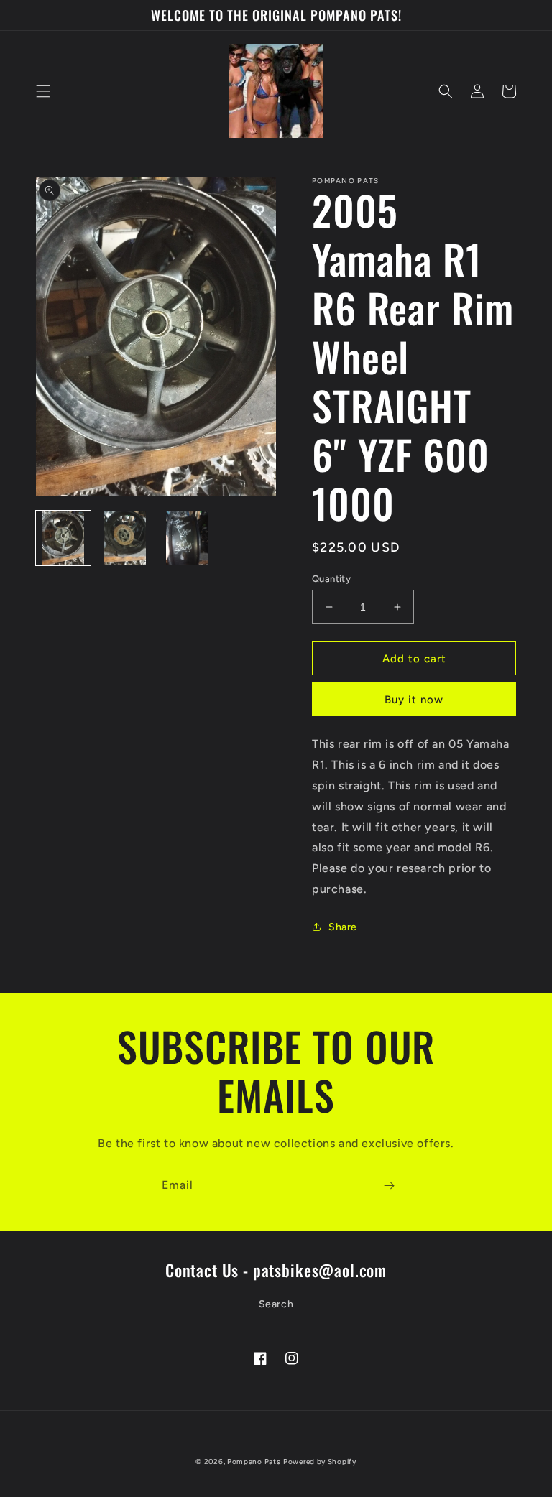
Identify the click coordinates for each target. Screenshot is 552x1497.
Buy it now (414, 699)
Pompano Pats (253, 1461)
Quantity (331, 578)
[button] (43, 91)
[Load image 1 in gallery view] (63, 538)
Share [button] (342, 927)
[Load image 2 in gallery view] (125, 538)
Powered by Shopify (319, 1461)
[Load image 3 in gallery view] (187, 538)
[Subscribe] (389, 1185)
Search (276, 1304)
